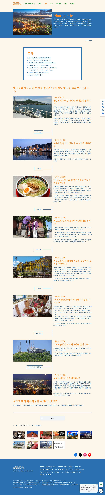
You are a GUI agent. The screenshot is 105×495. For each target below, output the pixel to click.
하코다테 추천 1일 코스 (25, 425)
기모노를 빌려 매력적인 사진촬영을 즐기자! (40, 65)
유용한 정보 (78, 467)
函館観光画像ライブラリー (48, 484)
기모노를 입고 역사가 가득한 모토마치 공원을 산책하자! (43, 67)
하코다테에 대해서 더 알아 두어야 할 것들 (71, 472)
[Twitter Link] (80, 455)
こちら (72, 484)
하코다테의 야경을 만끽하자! (36, 75)
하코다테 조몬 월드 (79, 469)
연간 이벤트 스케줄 (59, 469)
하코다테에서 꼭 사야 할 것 (46, 472)
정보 (66, 3)
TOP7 (39, 3)
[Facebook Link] (75, 455)
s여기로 (60, 482)
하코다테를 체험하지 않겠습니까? (48, 467)
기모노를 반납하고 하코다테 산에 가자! (39, 72)
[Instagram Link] (85, 455)
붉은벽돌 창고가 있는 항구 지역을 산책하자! (40, 60)
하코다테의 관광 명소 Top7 (46, 469)
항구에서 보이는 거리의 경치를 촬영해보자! (40, 58)
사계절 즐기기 (69, 469)
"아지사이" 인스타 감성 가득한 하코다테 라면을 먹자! (42, 62)
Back (52, 418)
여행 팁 (72, 3)
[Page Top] (101, 484)
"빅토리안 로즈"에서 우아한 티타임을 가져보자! (41, 70)
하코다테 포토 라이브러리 (41, 482)
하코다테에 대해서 (29, 3)
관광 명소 (58, 3)
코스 (46, 3)
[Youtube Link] (89, 455)
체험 (51, 3)
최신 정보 (57, 472)
